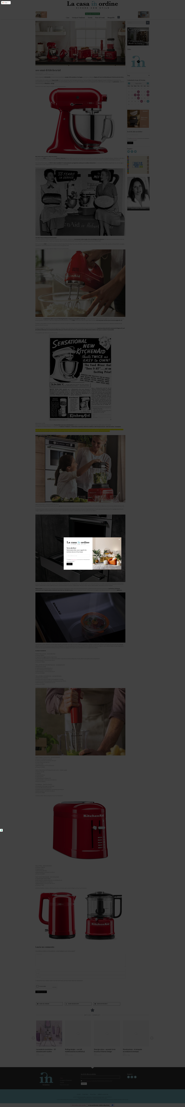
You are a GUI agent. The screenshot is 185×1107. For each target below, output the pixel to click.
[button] (119, 539)
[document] (92, 553)
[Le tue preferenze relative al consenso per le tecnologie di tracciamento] (1, 830)
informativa (74, 559)
